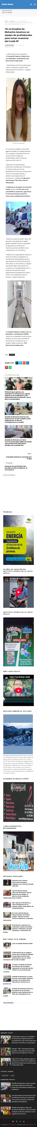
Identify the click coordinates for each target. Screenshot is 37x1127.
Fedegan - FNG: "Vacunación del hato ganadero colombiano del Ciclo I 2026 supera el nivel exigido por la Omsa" (23, 1051)
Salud (12, 1075)
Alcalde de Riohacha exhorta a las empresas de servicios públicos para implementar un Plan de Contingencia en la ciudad (18, 419)
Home (6, 21)
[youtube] (23, 1121)
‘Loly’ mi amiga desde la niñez (22, 943)
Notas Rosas (7, 4)
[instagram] (20, 1121)
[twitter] (16, 1121)
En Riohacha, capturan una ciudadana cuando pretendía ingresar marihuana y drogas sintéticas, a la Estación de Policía (17, 928)
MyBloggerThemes (31, 1124)
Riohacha (12, 21)
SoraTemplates (11, 1124)
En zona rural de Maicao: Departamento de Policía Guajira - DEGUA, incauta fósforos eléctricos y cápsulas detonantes (18, 916)
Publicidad (5, 1075)
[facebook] (13, 1121)
